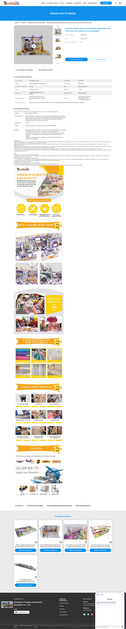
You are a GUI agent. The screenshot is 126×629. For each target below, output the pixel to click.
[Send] (122, 626)
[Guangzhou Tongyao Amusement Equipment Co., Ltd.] (12, 3)
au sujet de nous (52, 3)
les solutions (77, 3)
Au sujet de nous (64, 603)
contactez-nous (93, 3)
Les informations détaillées (24, 70)
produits (61, 3)
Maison (43, 3)
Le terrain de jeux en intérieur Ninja (35, 22)
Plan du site (36, 626)
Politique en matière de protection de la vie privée (24, 626)
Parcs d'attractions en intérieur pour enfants (59, 505)
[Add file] (97, 626)
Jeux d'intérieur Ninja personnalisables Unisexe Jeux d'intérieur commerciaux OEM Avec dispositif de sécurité (25, 581)
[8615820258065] (84, 614)
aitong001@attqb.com (22, 612)
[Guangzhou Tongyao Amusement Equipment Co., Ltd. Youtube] (92, 614)
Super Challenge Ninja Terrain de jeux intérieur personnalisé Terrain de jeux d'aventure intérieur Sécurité (50, 546)
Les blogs (62, 609)
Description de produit (46, 70)
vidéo (84, 3)
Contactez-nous (63, 614)
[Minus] (122, 594)
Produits (23, 22)
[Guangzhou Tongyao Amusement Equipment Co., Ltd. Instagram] (88, 614)
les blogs (69, 3)
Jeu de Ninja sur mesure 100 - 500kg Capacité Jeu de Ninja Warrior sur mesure (75, 546)
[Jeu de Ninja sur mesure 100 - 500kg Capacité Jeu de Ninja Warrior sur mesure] (75, 531)
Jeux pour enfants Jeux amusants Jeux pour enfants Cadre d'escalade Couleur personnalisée (100, 546)
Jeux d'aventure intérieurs (82, 505)
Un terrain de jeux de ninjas (35, 505)
